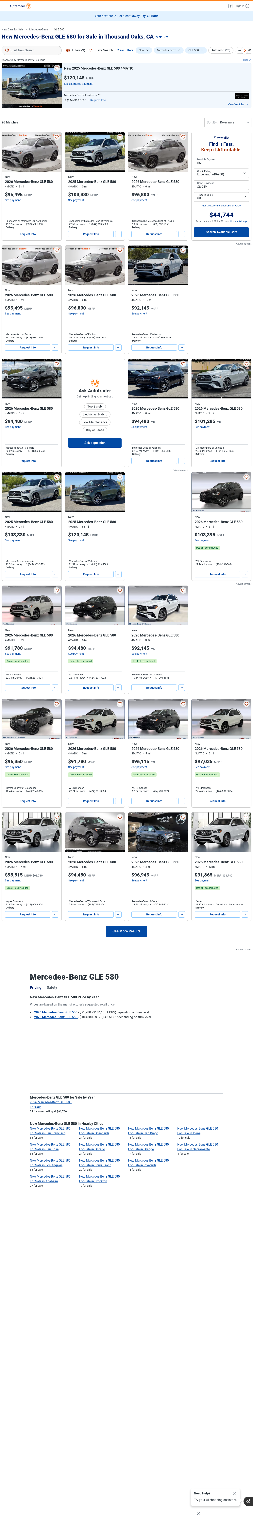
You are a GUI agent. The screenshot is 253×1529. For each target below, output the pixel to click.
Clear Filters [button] (125, 50)
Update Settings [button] (238, 221)
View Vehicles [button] (236, 104)
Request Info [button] (98, 100)
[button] (230, 6)
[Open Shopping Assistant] (248, 1501)
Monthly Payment (206, 159)
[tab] (35, 987)
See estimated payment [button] (78, 83)
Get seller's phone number (229, 904)
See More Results (126, 931)
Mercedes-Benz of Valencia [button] (80, 95)
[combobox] (32, 50)
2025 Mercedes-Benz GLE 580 (56, 1017)
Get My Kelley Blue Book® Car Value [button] (221, 205)
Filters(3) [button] (78, 50)
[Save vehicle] (57, 68)
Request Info (28, 234)
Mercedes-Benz (38, 29)
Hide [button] (245, 60)
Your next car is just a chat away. (127, 16)
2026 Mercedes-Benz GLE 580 (56, 1012)
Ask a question (95, 443)
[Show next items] (244, 50)
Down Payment (205, 183)
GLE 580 (59, 29)
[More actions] (55, 234)
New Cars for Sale (12, 29)
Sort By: (212, 122)
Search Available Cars (221, 232)
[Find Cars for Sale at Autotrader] (20, 6)
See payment (13, 200)
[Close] (234, 1493)
